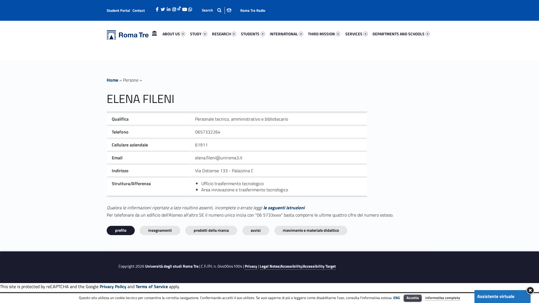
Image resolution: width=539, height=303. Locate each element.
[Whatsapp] (190, 7)
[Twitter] (162, 7)
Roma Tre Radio (252, 10)
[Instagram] (174, 7)
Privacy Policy (113, 286)
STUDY (196, 34)
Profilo (120, 230)
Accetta (412, 297)
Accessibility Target (319, 266)
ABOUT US (171, 34)
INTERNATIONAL (284, 34)
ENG (396, 297)
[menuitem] (154, 34)
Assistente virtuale (495, 296)
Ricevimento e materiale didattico (311, 230)
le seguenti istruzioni (284, 207)
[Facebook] (157, 7)
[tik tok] (179, 7)
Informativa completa (442, 297)
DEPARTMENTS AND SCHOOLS (398, 34)
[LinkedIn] (168, 7)
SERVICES (353, 34)
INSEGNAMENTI (160, 230)
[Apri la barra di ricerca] (216, 10)
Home (154, 34)
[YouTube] (184, 7)
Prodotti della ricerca (211, 230)
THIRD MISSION (321, 34)
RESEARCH (221, 34)
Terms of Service (152, 286)
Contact (139, 10)
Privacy (251, 266)
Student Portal (118, 10)
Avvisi (256, 230)
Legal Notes (270, 266)
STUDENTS (250, 34)
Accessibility (291, 266)
